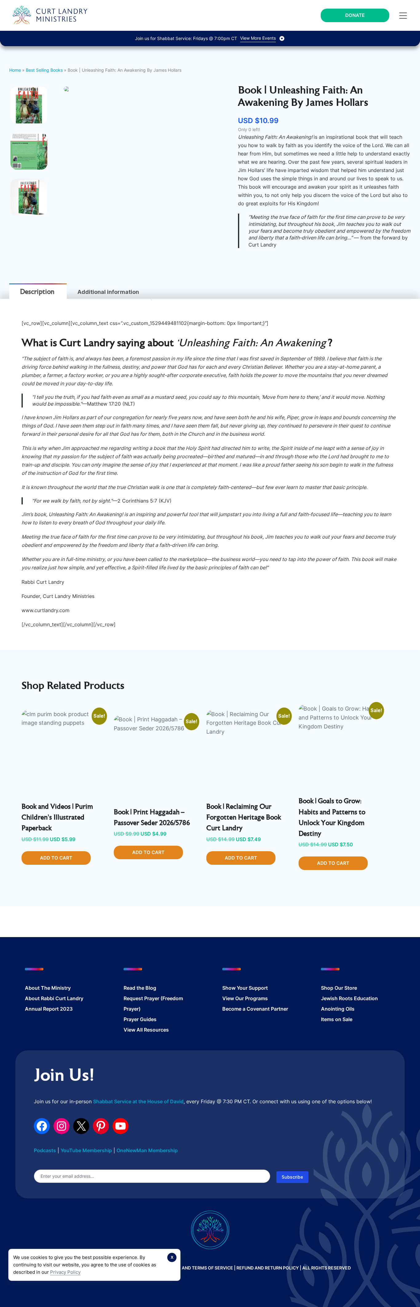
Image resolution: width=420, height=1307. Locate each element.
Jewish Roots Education (349, 998)
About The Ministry (48, 988)
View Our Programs (245, 998)
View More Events (258, 38)
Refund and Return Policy (267, 1267)
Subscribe (292, 1177)
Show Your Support (245, 988)
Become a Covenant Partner (255, 1009)
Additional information (108, 292)
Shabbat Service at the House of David (138, 1101)
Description (37, 292)
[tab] (37, 292)
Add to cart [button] (56, 858)
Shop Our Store (339, 988)
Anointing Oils (338, 1009)
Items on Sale (336, 1019)
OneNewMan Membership (147, 1150)
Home (15, 70)
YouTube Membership (86, 1150)
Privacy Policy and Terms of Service (189, 1267)
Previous (54, 179)
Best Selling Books (44, 70)
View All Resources (146, 1030)
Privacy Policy (65, 1272)
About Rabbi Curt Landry (54, 998)
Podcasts (45, 1150)
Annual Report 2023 (49, 1009)
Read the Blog (140, 988)
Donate (355, 15)
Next (238, 179)
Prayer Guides (140, 1019)
